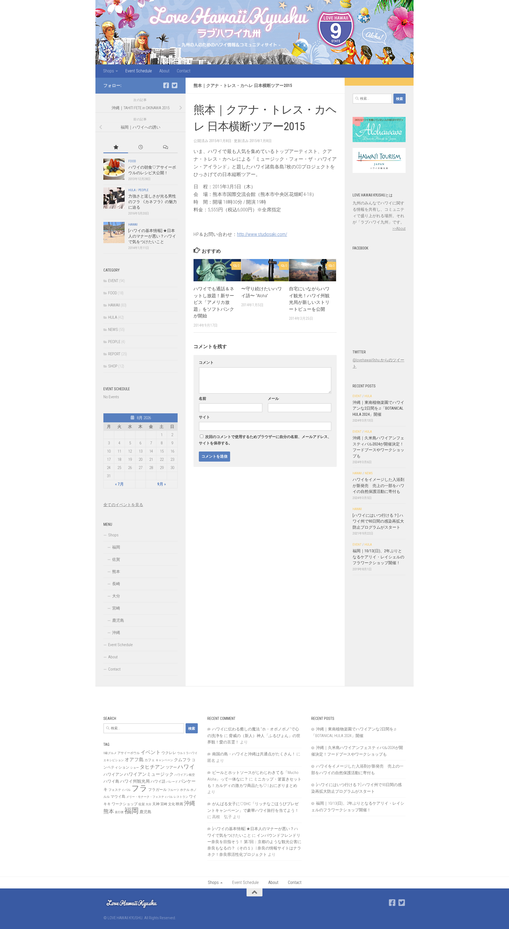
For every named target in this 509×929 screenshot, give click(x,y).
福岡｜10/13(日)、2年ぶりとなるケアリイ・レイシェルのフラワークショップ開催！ (378, 557)
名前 (202, 398)
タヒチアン (152, 767)
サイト (204, 417)
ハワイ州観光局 (135, 781)
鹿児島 (118, 620)
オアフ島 (134, 759)
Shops (108, 70)
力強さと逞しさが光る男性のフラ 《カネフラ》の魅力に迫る (152, 202)
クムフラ (182, 759)
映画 (179, 804)
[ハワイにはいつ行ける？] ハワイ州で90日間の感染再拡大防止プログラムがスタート (378, 521)
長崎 (116, 583)
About (164, 70)
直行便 (119, 812)
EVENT (113, 280)
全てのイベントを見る (123, 504)
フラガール (157, 789)
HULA (131, 190)
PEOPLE (143, 190)
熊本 (116, 571)
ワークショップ (125, 804)
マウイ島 (118, 796)
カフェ (149, 760)
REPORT (114, 354)
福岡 (116, 547)
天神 (156, 804)
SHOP (112, 366)
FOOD (132, 161)
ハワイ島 (111, 781)
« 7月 (119, 484)
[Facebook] (166, 85)
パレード (172, 781)
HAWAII (133, 224)
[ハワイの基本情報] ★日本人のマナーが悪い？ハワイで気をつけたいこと (152, 236)
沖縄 (116, 632)
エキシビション (113, 760)
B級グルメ (110, 753)
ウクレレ (168, 753)
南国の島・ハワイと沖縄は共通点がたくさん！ (254, 754)
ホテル (185, 790)
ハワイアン (113, 774)
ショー (134, 767)
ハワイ (186, 766)
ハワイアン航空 (184, 775)
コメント (206, 362)
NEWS (113, 329)
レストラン (181, 797)
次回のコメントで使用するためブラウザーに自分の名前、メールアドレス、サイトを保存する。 (265, 440)
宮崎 (116, 608)
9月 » (161, 484)
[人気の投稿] (115, 147)
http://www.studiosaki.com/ (262, 234)
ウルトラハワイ (187, 753)
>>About (399, 228)
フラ (139, 788)
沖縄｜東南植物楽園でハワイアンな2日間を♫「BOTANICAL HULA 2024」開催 (378, 408)
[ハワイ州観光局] (379, 171)
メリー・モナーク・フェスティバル (149, 797)
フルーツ (173, 790)
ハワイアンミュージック (149, 774)
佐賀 (116, 559)
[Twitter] (174, 85)
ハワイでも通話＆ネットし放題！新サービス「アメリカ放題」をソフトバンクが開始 (214, 302)
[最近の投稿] (140, 147)
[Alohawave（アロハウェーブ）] (379, 140)
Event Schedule (138, 70)
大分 (116, 596)
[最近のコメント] (165, 147)
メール (273, 398)
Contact (183, 70)
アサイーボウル (128, 753)
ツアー (171, 767)
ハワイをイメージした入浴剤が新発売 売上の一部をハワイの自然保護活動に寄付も (378, 485)
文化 (171, 804)
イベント (151, 752)
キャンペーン (164, 760)
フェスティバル (119, 790)
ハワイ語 (158, 781)
